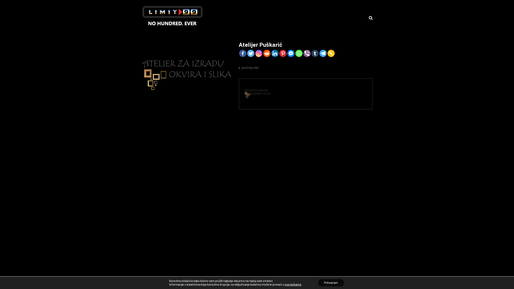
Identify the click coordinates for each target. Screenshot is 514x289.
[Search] (371, 18)
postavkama (293, 284)
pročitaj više (250, 68)
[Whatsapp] (299, 53)
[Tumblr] (315, 53)
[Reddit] (266, 53)
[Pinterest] (283, 53)
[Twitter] (250, 53)
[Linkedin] (274, 53)
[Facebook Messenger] (291, 53)
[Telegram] (323, 53)
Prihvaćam (331, 282)
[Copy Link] (331, 53)
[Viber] (307, 53)
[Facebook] (242, 53)
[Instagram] (258, 53)
